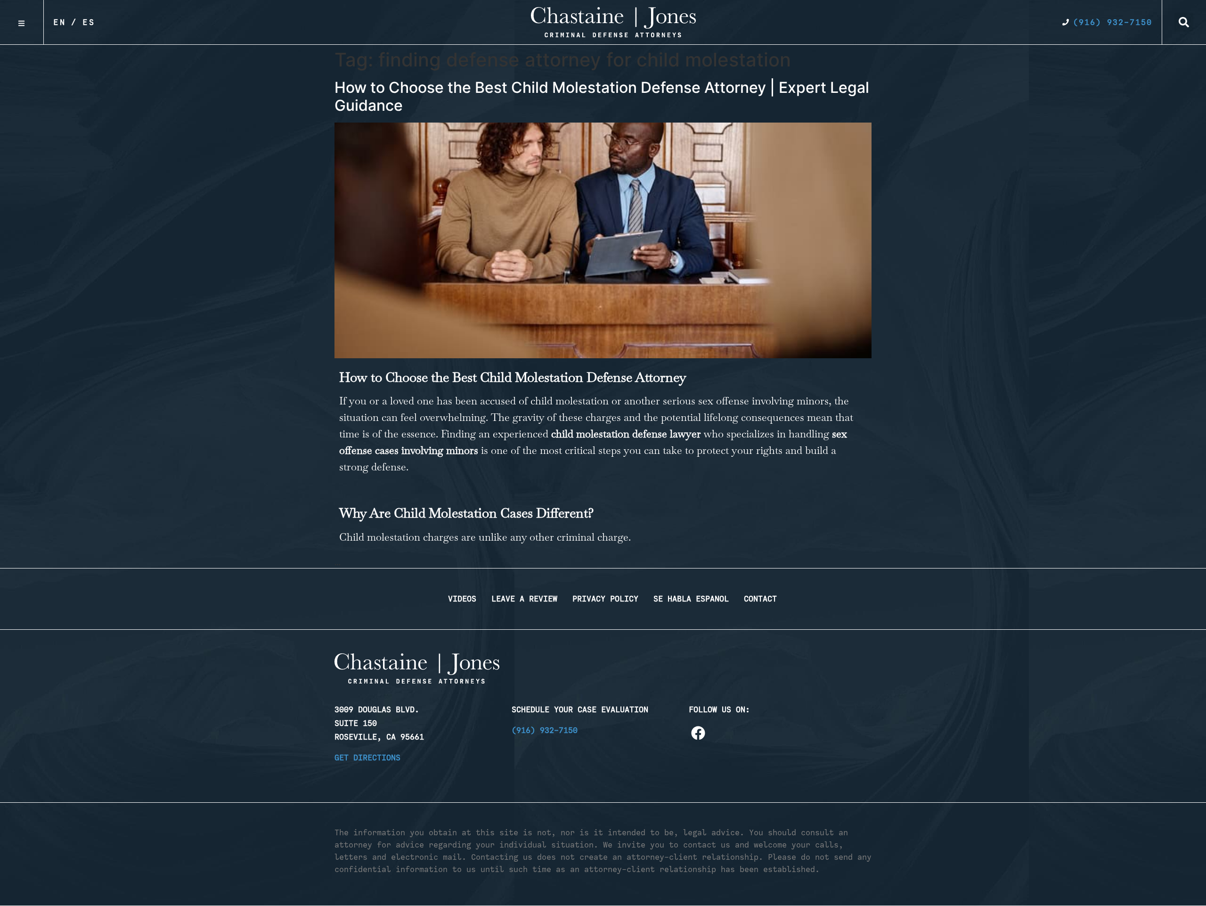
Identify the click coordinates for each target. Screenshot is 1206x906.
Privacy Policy (605, 598)
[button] (1183, 22)
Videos (462, 598)
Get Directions (367, 757)
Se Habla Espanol (691, 598)
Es (89, 22)
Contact (760, 598)
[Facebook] (698, 733)
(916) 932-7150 (545, 730)
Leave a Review (524, 598)
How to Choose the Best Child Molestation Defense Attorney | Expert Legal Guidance (601, 96)
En (59, 22)
